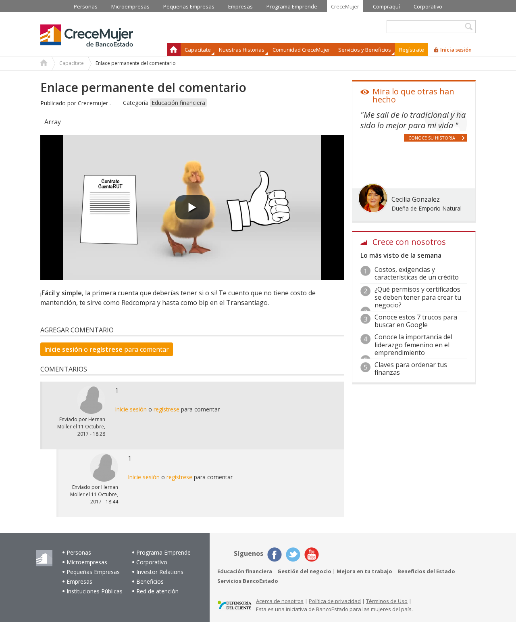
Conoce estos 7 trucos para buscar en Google (416, 321)
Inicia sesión (456, 49)
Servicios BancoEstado (247, 581)
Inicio (174, 49)
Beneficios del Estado (426, 571)
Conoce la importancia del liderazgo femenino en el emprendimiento (413, 344)
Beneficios (150, 581)
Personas (79, 552)
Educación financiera (178, 102)
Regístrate (411, 49)
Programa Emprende (163, 552)
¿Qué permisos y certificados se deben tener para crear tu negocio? (418, 297)
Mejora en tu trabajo (364, 571)
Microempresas (87, 562)
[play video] (192, 207)
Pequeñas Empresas (93, 572)
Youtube (311, 554)
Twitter (293, 554)
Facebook (274, 554)
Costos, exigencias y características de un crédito (417, 273)
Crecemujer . (94, 103)
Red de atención (157, 591)
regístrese (106, 349)
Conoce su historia (431, 138)
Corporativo (151, 562)
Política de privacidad (335, 601)
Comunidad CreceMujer (301, 49)
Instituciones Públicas (95, 591)
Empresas (79, 581)
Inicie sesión (63, 349)
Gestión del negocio (304, 571)
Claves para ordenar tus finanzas (411, 368)
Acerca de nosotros (280, 601)
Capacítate (71, 63)
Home (44, 63)
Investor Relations (159, 572)
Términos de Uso (387, 601)
